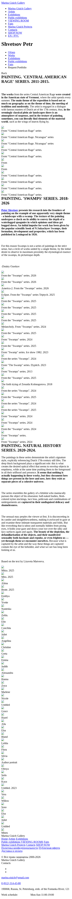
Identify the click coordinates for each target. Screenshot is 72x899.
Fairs (10, 64)
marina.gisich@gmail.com (15, 877)
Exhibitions (14, 58)
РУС (13, 35)
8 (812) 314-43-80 (11, 883)
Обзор (11, 52)
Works (11, 55)
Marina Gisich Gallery (13, 2)
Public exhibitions (17, 61)
